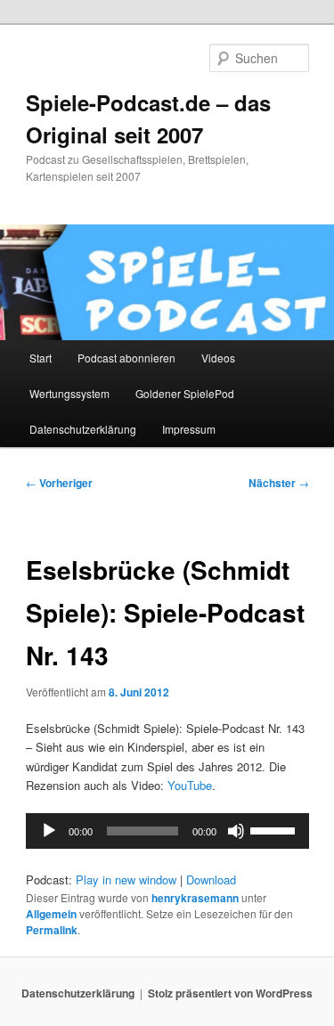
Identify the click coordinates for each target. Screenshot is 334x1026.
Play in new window (126, 879)
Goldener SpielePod (184, 393)
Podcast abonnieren (126, 357)
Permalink (51, 930)
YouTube (189, 785)
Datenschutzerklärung (82, 428)
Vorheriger (59, 483)
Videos (218, 357)
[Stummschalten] (236, 831)
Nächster (278, 483)
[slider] (275, 829)
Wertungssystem (69, 393)
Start (40, 357)
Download (211, 879)
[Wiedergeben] (49, 831)
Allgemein (51, 914)
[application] (167, 831)
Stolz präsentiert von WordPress (230, 993)
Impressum (189, 428)
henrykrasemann (195, 898)
